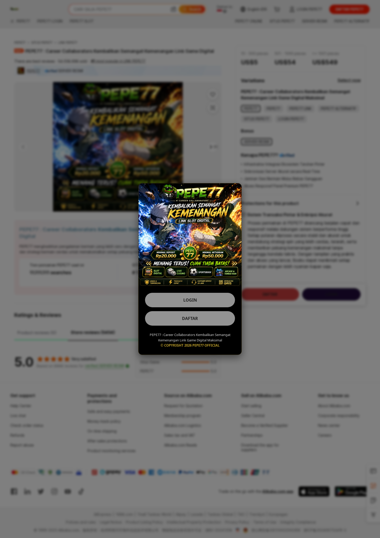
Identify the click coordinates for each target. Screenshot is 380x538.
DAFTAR (190, 318)
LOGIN (190, 300)
